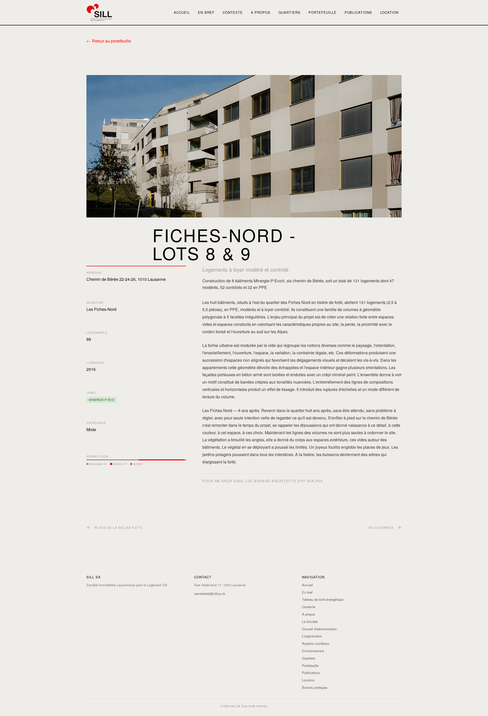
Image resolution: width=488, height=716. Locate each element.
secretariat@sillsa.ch (209, 593)
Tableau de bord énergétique (322, 599)
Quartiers (289, 12)
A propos (260, 12)
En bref (206, 12)
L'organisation (312, 636)
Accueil (182, 12)
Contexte (233, 12)
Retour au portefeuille (111, 41)
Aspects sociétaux (315, 643)
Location (389, 12)
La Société (310, 621)
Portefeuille (323, 12)
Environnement (313, 650)
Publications (358, 12)
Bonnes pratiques (315, 687)
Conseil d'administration (319, 628)
